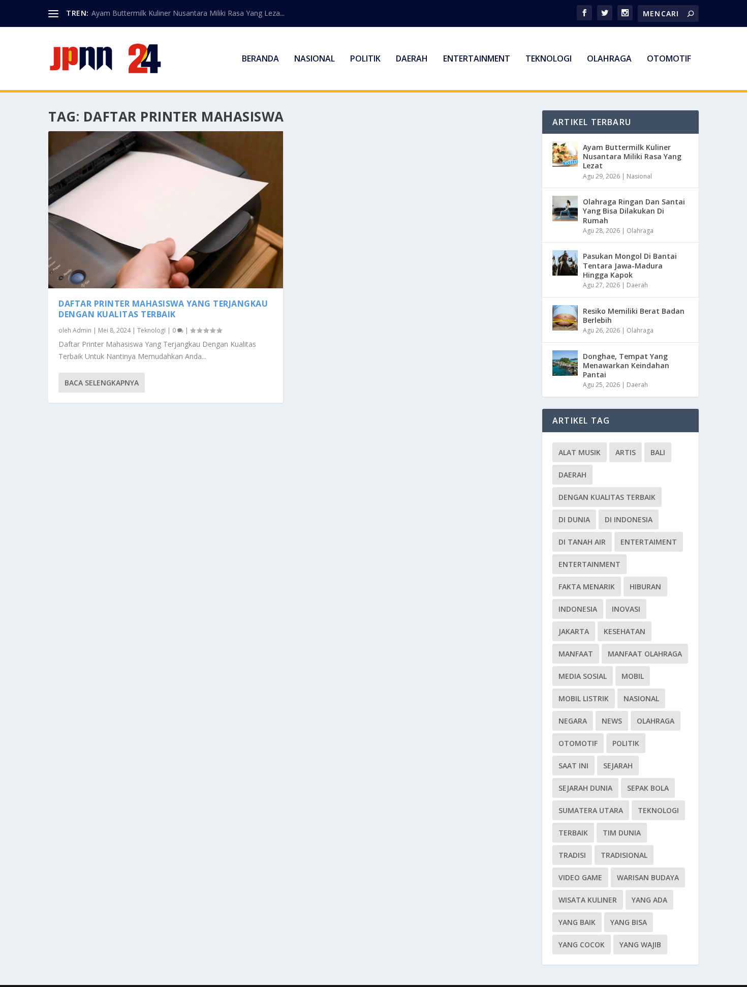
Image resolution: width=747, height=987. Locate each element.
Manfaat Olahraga (645, 654)
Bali (657, 452)
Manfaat (575, 654)
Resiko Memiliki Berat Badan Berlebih (633, 315)
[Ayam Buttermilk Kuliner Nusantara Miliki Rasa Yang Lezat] (565, 154)
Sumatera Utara (590, 810)
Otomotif (669, 59)
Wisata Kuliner (587, 900)
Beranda (260, 59)
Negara (572, 721)
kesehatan (624, 631)
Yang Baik (577, 922)
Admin (82, 330)
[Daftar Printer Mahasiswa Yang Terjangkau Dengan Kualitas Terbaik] (165, 209)
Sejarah (618, 765)
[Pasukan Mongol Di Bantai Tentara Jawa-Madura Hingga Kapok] (565, 263)
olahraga (655, 721)
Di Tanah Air (582, 542)
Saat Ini (573, 765)
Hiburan (645, 586)
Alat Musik (579, 452)
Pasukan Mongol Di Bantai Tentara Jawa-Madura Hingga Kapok (630, 265)
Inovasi (626, 609)
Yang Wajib (640, 944)
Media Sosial (582, 676)
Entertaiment (648, 542)
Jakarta (573, 631)
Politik (365, 59)
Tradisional (624, 855)
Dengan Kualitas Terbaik (607, 497)
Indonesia (577, 609)
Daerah (412, 59)
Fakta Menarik (586, 586)
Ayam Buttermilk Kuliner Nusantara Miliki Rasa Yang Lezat (632, 156)
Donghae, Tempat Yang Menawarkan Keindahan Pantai (626, 365)
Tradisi (572, 855)
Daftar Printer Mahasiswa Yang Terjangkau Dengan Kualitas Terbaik (163, 309)
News (612, 721)
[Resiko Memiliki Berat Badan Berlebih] (565, 318)
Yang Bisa (628, 922)
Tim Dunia (622, 833)
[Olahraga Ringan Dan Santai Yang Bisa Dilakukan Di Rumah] (565, 208)
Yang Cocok (581, 944)
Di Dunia (574, 519)
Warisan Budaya (648, 877)
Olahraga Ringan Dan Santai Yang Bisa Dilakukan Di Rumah (634, 211)
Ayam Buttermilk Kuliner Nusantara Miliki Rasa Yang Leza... (188, 13)
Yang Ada (649, 900)
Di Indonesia (628, 519)
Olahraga (609, 59)
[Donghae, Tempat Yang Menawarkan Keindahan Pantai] (565, 363)
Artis (625, 452)
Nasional (314, 59)
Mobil (632, 676)
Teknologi (548, 59)
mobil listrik (583, 698)
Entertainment (476, 59)
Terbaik (573, 833)
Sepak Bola (648, 788)
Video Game (580, 877)
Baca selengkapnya (102, 382)
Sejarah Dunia (585, 788)
